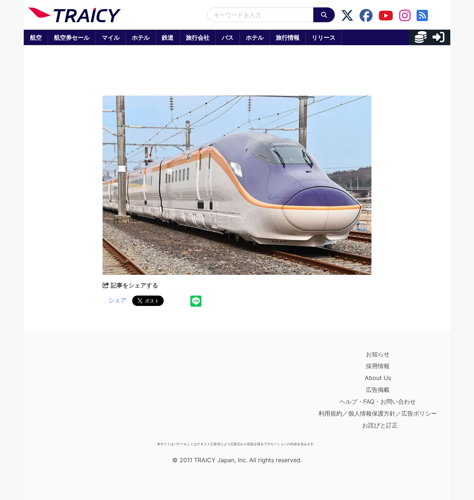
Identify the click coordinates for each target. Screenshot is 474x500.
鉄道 (168, 37)
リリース (324, 37)
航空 (36, 37)
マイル (111, 37)
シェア (117, 300)
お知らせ (378, 354)
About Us (378, 377)
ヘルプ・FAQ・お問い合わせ (378, 401)
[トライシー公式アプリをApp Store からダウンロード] (71, 393)
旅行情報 (288, 37)
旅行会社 (198, 37)
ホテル (141, 37)
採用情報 (378, 366)
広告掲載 (378, 389)
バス (228, 37)
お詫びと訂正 (380, 425)
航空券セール (72, 37)
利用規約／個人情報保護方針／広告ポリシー (377, 413)
